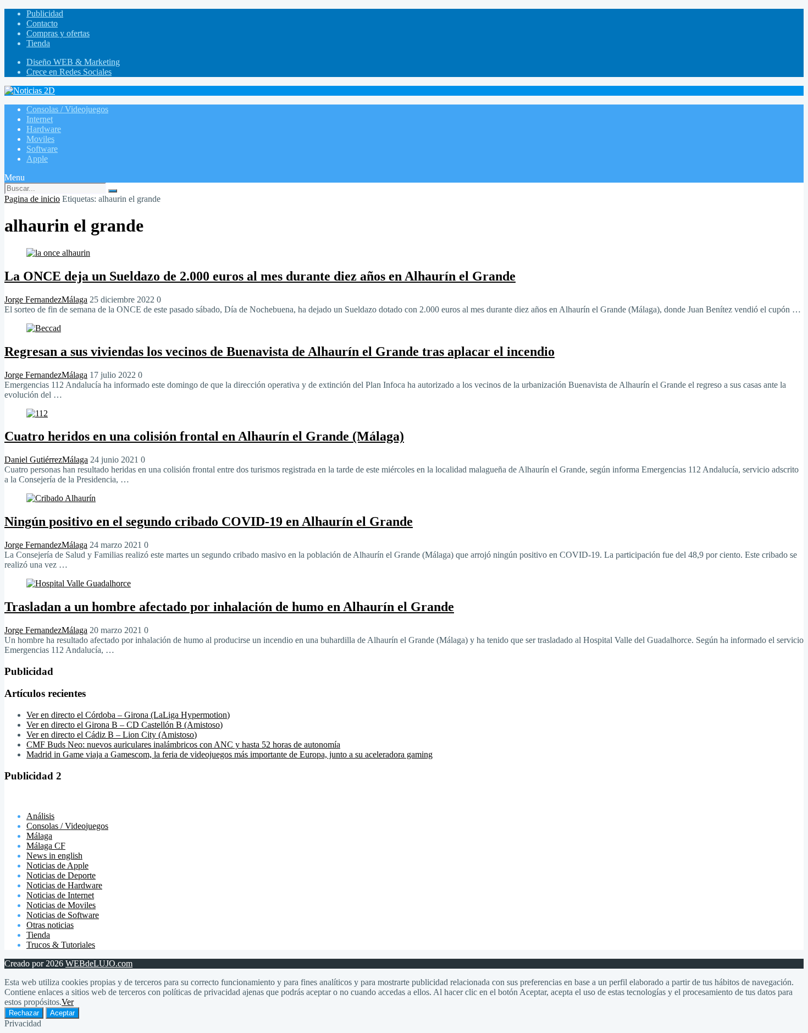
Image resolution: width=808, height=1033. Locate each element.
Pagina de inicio (32, 199)
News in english (54, 855)
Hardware (43, 129)
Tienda (38, 43)
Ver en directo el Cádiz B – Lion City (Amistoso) (111, 734)
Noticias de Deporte (61, 875)
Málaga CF (45, 845)
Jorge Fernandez (33, 299)
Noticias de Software (62, 915)
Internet (39, 119)
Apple (37, 158)
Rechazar (24, 1013)
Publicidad (44, 13)
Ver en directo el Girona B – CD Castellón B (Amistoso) (124, 724)
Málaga (74, 299)
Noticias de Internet (60, 895)
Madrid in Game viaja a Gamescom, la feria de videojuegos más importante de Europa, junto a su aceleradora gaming (229, 754)
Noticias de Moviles (61, 905)
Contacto (42, 23)
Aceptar (62, 1013)
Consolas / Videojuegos (67, 109)
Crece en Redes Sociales (69, 71)
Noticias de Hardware (64, 885)
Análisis (40, 816)
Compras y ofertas (58, 33)
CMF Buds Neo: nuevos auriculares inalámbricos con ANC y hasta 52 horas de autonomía (183, 744)
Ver (68, 1002)
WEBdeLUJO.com (98, 963)
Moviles (40, 139)
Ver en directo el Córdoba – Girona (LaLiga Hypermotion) (128, 714)
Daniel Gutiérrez (33, 459)
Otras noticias (50, 925)
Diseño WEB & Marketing (73, 62)
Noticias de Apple (57, 865)
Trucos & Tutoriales (60, 944)
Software (42, 148)
